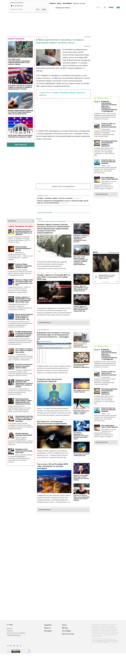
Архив (111, 7)
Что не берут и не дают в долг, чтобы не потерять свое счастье (24, 350)
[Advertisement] (63, 22)
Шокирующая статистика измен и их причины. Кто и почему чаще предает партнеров (24, 418)
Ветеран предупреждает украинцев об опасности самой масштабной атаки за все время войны (20, 112)
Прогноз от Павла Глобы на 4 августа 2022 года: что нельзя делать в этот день (24, 282)
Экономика (45, 37)
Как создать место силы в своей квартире (109, 178)
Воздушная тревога (63, 8)
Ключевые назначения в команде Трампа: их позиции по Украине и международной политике (20, 87)
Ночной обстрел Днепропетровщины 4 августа (23, 248)
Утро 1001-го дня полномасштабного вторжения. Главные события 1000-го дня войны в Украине (19, 61)
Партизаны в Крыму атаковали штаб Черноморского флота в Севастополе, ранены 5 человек (24, 383)
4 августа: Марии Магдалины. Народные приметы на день (23, 265)
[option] (106, 269)
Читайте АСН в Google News (63, 186)
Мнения (65, 628)
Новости (53, 3)
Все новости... (12, 221)
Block (37, 9)
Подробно (48, 625)
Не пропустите (101, 98)
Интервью (48, 631)
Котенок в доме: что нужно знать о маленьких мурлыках (108, 125)
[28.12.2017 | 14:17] (106, 263)
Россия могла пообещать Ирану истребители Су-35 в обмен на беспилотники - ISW (24, 317)
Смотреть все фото (113, 252)
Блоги (59, 3)
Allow (44, 9)
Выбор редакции (16, 39)
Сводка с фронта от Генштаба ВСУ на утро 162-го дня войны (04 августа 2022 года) (23, 299)
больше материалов (44, 322)
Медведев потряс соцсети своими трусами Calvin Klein (23, 450)
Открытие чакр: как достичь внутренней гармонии (108, 161)
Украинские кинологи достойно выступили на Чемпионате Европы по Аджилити (23, 232)
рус (118, 7)
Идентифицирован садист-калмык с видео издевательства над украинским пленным (23, 401)
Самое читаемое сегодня (20, 226)
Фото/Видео (67, 3)
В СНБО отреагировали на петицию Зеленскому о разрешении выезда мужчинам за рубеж (23, 334)
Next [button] (116, 281)
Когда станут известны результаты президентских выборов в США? (20, 136)
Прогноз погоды (79, 3)
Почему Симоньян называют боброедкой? (23, 434)
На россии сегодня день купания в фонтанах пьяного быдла (23, 366)
